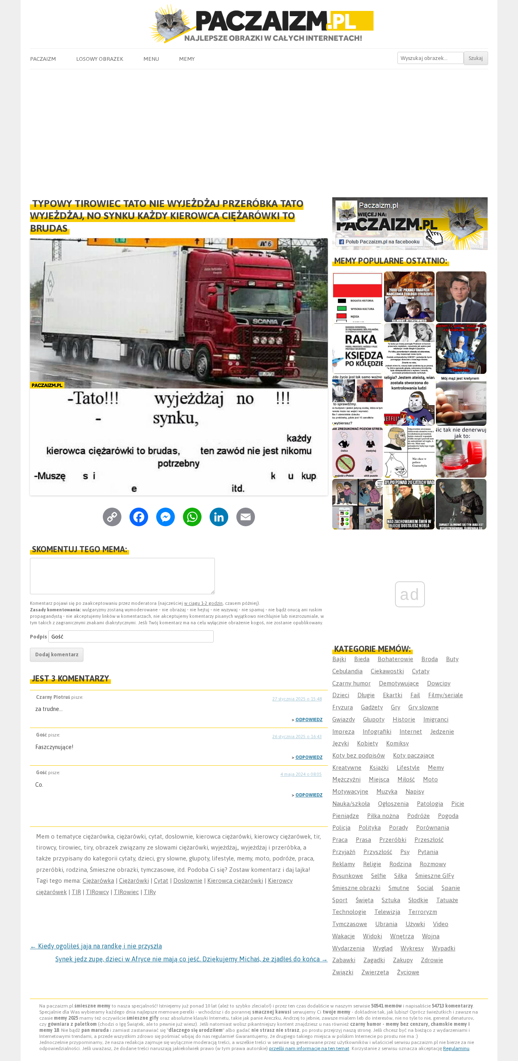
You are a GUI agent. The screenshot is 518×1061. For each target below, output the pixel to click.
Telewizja (387, 911)
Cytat (161, 880)
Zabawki (343, 959)
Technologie (349, 911)
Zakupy (403, 959)
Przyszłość (377, 851)
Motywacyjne (350, 791)
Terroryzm (422, 911)
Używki (415, 923)
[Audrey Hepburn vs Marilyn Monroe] (409, 348)
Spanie (451, 887)
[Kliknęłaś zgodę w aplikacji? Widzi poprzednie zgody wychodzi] (357, 504)
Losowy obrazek (99, 59)
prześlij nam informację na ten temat (309, 1048)
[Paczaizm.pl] (259, 23)
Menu (151, 59)
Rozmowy (433, 863)
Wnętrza (402, 936)
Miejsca (379, 779)
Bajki (339, 658)
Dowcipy (438, 683)
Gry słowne (423, 707)
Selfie (378, 875)
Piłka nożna (383, 815)
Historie (404, 719)
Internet (410, 731)
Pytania (428, 851)
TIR (76, 891)
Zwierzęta (375, 972)
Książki (378, 767)
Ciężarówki (134, 880)
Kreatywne (346, 767)
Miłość (406, 779)
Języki (340, 743)
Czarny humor (351, 683)
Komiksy (397, 743)
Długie (366, 695)
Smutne (398, 887)
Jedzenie (442, 731)
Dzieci (340, 695)
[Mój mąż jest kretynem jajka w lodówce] (461, 400)
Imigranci (435, 719)
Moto (430, 779)
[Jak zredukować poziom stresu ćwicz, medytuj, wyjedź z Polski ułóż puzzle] (357, 452)
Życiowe (408, 972)
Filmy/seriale (445, 695)
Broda (429, 658)
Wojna (430, 936)
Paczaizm (43, 59)
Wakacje (343, 936)
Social (425, 887)
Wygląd (383, 948)
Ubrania (386, 923)
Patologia (430, 803)
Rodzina (400, 863)
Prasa (363, 839)
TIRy (150, 891)
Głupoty (373, 719)
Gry (395, 707)
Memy (187, 59)
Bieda (361, 658)
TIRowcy (97, 891)
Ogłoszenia (393, 803)
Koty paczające (413, 755)
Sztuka (391, 900)
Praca (340, 839)
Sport (340, 900)
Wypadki (443, 948)
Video (440, 923)
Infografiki (377, 731)
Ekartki (392, 695)
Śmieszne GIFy (434, 875)
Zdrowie (432, 959)
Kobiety (367, 743)
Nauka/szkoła (351, 803)
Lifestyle (408, 767)
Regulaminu (456, 1048)
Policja (341, 827)
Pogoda (448, 815)
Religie (372, 863)
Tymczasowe (349, 923)
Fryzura (342, 707)
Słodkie (418, 900)
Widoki (372, 936)
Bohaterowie (395, 658)
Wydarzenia (348, 948)
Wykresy (412, 948)
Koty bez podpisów (358, 755)
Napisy (414, 791)
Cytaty (420, 671)
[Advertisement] (259, 130)
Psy (405, 851)
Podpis (38, 637)
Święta (365, 900)
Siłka (400, 875)
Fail (415, 695)
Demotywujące (399, 683)
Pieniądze (345, 815)
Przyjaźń (343, 851)
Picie (457, 803)
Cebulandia (347, 671)
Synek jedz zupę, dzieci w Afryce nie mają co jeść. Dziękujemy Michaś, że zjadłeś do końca (191, 959)
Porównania (432, 827)
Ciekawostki (387, 671)
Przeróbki (392, 839)
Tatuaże (447, 900)
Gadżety (372, 707)
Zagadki (374, 959)
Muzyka (386, 791)
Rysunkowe (347, 875)
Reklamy (343, 863)
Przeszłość (429, 839)
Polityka (370, 827)
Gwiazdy (343, 719)
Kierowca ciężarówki (235, 880)
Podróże (418, 815)
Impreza (343, 731)
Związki (342, 972)
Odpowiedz (309, 719)
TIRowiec (126, 891)
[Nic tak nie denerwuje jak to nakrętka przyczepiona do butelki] (461, 452)
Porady (398, 827)
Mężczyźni (346, 779)
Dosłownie (187, 880)
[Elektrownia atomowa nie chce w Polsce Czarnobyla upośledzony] (409, 452)
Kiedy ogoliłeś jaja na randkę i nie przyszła (96, 946)
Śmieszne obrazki (356, 887)
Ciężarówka (98, 880)
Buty (452, 658)
